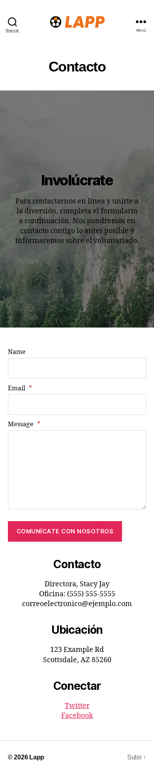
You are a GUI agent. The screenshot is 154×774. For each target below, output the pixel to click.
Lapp (36, 757)
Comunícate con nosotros (65, 531)
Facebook (77, 715)
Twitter (77, 705)
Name (17, 352)
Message (24, 424)
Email (20, 388)
